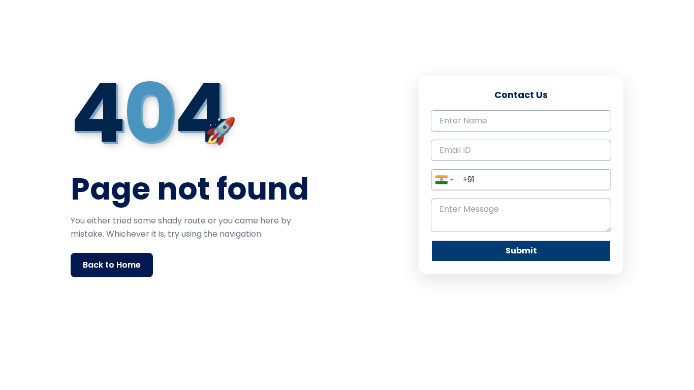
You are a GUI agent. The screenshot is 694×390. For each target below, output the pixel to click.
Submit (521, 250)
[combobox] (444, 180)
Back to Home (112, 265)
